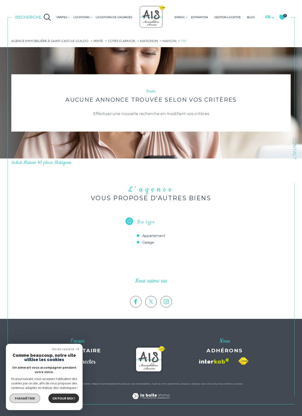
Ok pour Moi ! (63, 398)
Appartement (153, 236)
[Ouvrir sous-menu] (69, 17)
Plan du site (159, 384)
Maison (169, 41)
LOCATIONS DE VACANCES (114, 17)
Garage (148, 242)
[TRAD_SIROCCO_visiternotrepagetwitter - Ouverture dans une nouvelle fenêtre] (151, 302)
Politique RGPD (222, 384)
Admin (195, 384)
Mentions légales (178, 384)
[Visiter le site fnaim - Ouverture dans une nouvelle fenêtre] (243, 361)
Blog (251, 17)
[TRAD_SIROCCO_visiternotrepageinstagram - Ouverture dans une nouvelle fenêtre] (166, 302)
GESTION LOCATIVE (227, 17)
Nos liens (206, 384)
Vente (98, 41)
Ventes (61, 17)
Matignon (149, 41)
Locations (81, 17)
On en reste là (63, 349)
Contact (294, 149)
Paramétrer (25, 398)
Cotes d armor (121, 41)
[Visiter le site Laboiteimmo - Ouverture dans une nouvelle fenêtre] (151, 401)
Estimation (199, 17)
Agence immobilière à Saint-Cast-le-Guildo (49, 41)
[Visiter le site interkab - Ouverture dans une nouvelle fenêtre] (214, 361)
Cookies (238, 384)
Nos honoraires (140, 384)
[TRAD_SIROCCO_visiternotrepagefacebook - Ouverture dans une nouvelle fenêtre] (136, 302)
